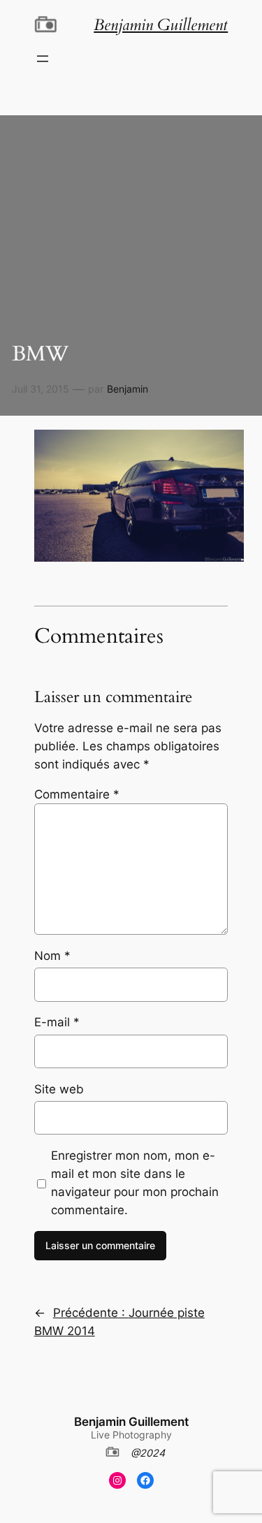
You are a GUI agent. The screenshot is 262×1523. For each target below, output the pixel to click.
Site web (59, 1089)
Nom (52, 956)
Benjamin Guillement (131, 1422)
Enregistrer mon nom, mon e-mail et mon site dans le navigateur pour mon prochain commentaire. (135, 1183)
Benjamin (127, 389)
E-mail (57, 1022)
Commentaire (76, 794)
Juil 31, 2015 (40, 389)
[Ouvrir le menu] (42, 58)
